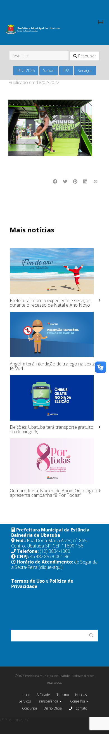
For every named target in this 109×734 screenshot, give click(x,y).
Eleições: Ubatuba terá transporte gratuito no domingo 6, (51, 429)
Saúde (48, 70)
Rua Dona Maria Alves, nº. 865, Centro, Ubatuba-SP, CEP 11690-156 (49, 543)
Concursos (29, 708)
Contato (81, 708)
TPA (66, 70)
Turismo (62, 694)
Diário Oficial (53, 708)
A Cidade (43, 694)
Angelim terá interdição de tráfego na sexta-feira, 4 (53, 366)
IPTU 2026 (26, 70)
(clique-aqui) (51, 567)
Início (26, 694)
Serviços (85, 70)
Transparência (48, 701)
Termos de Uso (28, 581)
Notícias (81, 694)
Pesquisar (86, 56)
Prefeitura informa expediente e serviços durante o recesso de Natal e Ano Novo (50, 302)
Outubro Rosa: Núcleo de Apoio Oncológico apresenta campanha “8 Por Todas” (53, 493)
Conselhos (78, 701)
